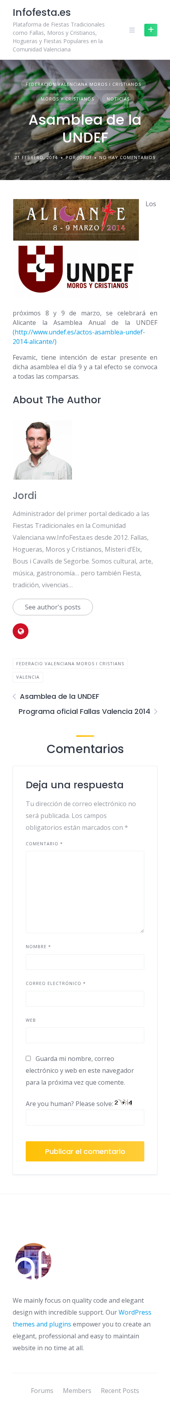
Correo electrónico (56, 983)
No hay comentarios (127, 157)
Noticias (118, 99)
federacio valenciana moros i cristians (70, 663)
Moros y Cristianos (67, 99)
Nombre (38, 946)
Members (77, 1390)
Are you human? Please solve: (70, 1103)
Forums (42, 1390)
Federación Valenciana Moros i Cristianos (83, 84)
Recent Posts (120, 1390)
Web (31, 1020)
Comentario (44, 843)
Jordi (24, 495)
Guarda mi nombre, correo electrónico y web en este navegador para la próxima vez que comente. (80, 1070)
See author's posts (53, 607)
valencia (28, 677)
